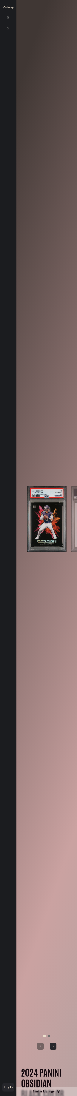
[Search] (8, 28)
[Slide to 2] (49, 1036)
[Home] (8, 17)
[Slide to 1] (44, 1036)
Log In (8, 1087)
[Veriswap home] (8, 7)
